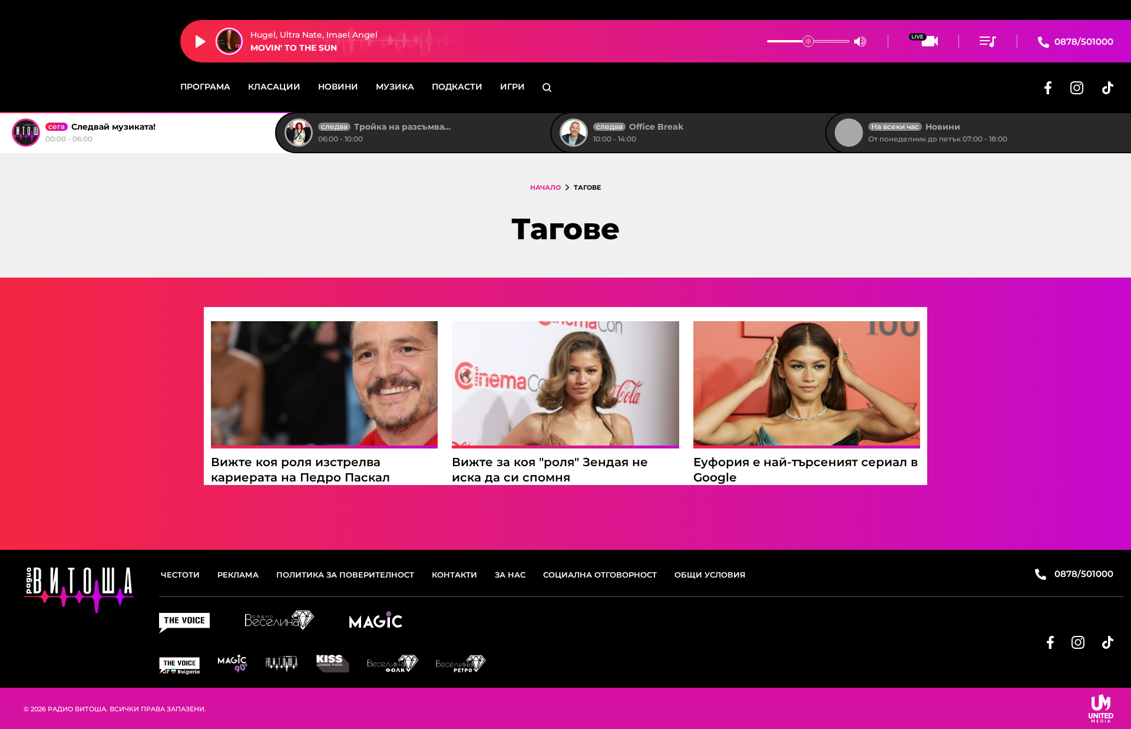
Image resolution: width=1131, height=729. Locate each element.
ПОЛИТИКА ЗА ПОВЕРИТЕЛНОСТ (345, 574)
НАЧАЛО (545, 187)
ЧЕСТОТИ (180, 574)
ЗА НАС (510, 574)
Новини (338, 86)
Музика (395, 86)
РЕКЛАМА (238, 574)
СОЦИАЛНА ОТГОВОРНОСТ (600, 574)
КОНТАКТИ (454, 574)
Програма (205, 86)
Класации (274, 86)
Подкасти (457, 86)
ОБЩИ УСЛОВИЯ (710, 574)
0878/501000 (1082, 41)
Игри (512, 86)
